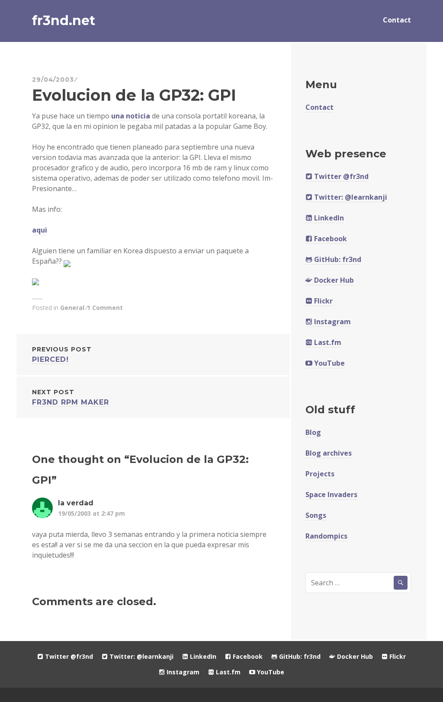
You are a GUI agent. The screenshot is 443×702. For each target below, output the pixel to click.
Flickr (322, 301)
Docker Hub (333, 280)
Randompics (326, 536)
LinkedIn (328, 218)
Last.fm (326, 342)
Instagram (331, 321)
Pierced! (62, 354)
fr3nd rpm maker (70, 397)
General (72, 307)
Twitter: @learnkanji (349, 197)
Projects (319, 474)
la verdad (75, 503)
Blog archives (328, 453)
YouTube (328, 363)
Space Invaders (331, 494)
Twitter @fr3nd (340, 176)
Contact (397, 20)
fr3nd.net (63, 21)
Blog (313, 432)
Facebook (329, 238)
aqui (39, 230)
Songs (315, 515)
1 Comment (105, 307)
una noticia (130, 116)
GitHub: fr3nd (336, 259)
